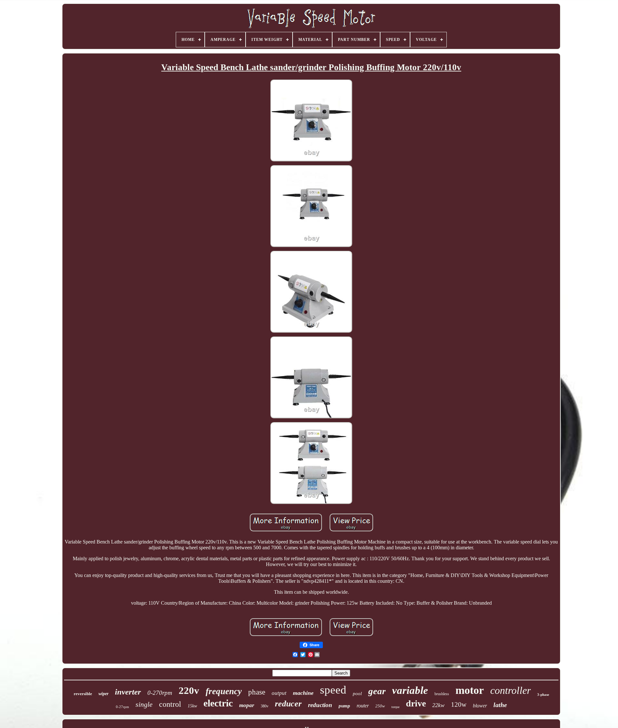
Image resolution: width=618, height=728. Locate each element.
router (363, 705)
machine (303, 693)
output (279, 693)
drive (416, 703)
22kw (438, 705)
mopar (246, 705)
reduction (320, 705)
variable (410, 690)
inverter (128, 691)
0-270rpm (159, 692)
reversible (83, 693)
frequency (224, 691)
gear (377, 691)
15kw (192, 706)
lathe (500, 704)
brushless (442, 694)
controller (510, 690)
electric (218, 703)
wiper (103, 693)
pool (357, 693)
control (170, 704)
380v (264, 706)
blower (480, 705)
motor (469, 690)
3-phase (543, 694)
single (144, 704)
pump (344, 705)
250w (380, 706)
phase (256, 692)
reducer (288, 703)
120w (458, 704)
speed (333, 690)
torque (395, 707)
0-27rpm (122, 707)
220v (189, 690)
